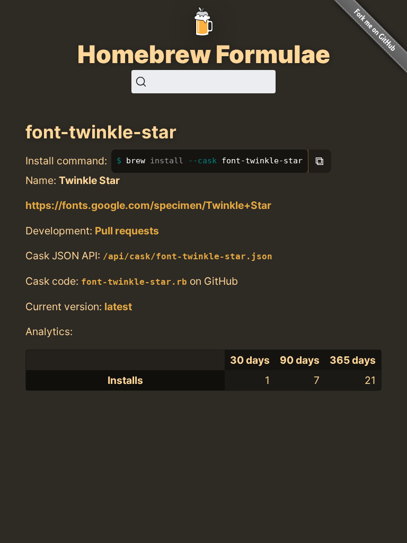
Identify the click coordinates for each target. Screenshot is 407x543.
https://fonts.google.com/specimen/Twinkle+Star (148, 205)
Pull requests (127, 230)
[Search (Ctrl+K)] (203, 81)
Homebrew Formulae (203, 54)
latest (118, 306)
